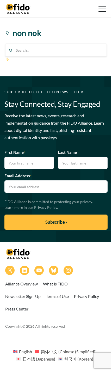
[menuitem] (22, 351)
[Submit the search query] (11, 50)
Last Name (68, 152)
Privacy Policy (45, 207)
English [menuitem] (25, 351)
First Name (14, 152)
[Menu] (102, 9)
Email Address (18, 175)
